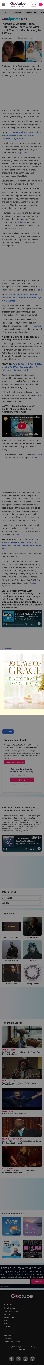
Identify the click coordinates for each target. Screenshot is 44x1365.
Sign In (33, 4)
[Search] (41, 4)
